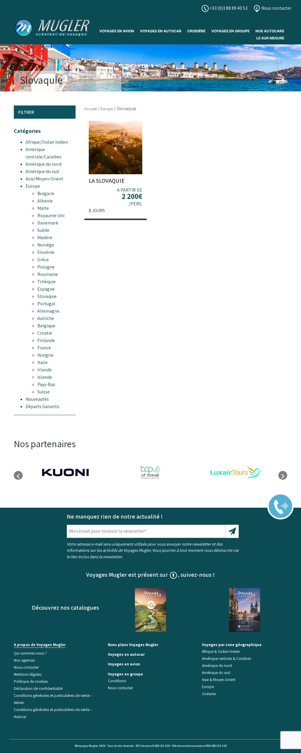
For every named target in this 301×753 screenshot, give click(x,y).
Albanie (45, 201)
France (44, 348)
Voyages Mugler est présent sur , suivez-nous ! (150, 574)
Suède (43, 230)
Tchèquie (46, 282)
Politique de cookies (31, 681)
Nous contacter (276, 8)
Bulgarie (45, 193)
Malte (43, 208)
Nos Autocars (269, 31)
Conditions (117, 680)
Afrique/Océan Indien (47, 142)
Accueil (90, 108)
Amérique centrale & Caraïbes (226, 658)
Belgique (46, 326)
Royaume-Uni (50, 215)
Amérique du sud (42, 171)
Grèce (43, 259)
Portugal (46, 304)
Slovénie (45, 252)
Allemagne (48, 311)
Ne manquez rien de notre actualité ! (115, 516)
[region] (150, 67)
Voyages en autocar (160, 31)
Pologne (46, 267)
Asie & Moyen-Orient (218, 679)
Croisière (196, 31)
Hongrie (45, 355)
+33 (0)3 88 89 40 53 (228, 8)
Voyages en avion (116, 31)
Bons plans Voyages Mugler (133, 644)
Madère (44, 237)
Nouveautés (37, 399)
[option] (65, 472)
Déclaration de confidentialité (38, 688)
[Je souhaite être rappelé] (277, 502)
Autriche (45, 318)
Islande (44, 377)
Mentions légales (27, 674)
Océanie (209, 693)
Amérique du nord (43, 164)
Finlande (46, 340)
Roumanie (47, 274)
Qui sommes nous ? (30, 653)
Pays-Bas (46, 384)
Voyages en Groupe (230, 31)
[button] (9, 68)
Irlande (44, 370)
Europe (33, 186)
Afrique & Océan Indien (221, 651)
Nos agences (24, 660)
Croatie (44, 333)
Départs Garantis (42, 406)
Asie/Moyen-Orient (44, 179)
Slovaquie (47, 296)
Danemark (47, 223)
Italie (42, 362)
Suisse (43, 392)
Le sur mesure (270, 38)
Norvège (45, 245)
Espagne (46, 289)
